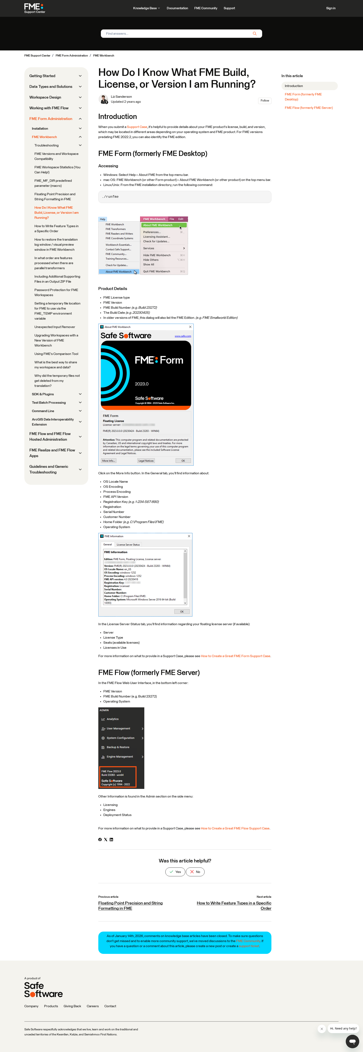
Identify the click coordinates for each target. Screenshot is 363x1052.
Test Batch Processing (49, 402)
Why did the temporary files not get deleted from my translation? (57, 381)
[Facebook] (100, 840)
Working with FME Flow (48, 108)
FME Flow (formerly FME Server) (309, 107)
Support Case (137, 127)
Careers (93, 1006)
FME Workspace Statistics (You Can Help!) (57, 170)
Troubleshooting (46, 145)
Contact (110, 1006)
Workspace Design (45, 97)
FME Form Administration (72, 55)
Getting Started (42, 76)
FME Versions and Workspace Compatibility (56, 156)
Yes (178, 872)
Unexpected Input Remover (54, 327)
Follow (265, 100)
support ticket (249, 946)
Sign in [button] (330, 8)
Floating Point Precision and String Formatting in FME (54, 196)
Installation (40, 128)
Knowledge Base (145, 8)
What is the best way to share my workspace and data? (55, 365)
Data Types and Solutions (50, 87)
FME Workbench (103, 55)
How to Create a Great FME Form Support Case (235, 656)
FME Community (205, 8)
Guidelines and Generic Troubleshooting (48, 469)
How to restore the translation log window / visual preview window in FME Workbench (56, 244)
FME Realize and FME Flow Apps (52, 453)
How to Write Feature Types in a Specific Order (56, 228)
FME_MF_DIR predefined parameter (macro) (53, 183)
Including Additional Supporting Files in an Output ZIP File (57, 279)
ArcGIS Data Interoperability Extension (53, 422)
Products (51, 1006)
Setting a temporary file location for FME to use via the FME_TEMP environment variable (57, 311)
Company (31, 1006)
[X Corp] (105, 840)
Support (229, 8)
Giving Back (72, 1006)
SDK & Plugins (43, 394)
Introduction (294, 86)
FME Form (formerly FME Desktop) (303, 97)
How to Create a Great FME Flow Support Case (235, 828)
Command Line (43, 411)
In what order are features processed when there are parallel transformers (53, 263)
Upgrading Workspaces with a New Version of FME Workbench (56, 340)
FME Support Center (37, 55)
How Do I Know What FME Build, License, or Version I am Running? (56, 212)
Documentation (177, 8)
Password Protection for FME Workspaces (56, 292)
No (197, 872)
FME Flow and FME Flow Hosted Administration (50, 437)
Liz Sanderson (121, 96)
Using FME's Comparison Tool (56, 354)
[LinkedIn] (111, 840)
